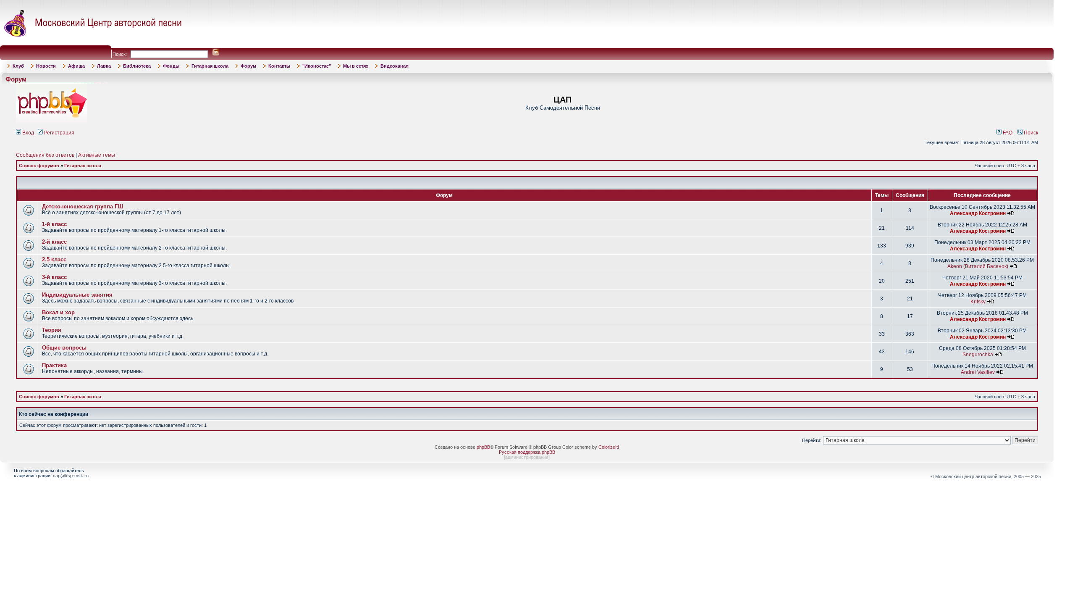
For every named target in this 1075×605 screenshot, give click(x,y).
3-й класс (54, 277)
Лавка (104, 65)
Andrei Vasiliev (978, 372)
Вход (27, 133)
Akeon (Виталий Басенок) (977, 266)
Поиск (1030, 133)
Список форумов (39, 165)
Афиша (76, 65)
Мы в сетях (355, 65)
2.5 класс (54, 259)
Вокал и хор (58, 312)
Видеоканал (394, 65)
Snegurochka (977, 355)
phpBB (483, 447)
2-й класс (54, 242)
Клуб (18, 65)
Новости (46, 65)
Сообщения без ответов (45, 155)
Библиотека (137, 65)
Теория (51, 330)
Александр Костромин (978, 213)
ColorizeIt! (608, 447)
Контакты (279, 65)
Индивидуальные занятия (77, 295)
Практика (54, 365)
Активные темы (96, 155)
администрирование (526, 457)
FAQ (1007, 133)
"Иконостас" (316, 65)
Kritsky (978, 302)
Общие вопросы (64, 348)
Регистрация (58, 133)
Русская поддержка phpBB (527, 452)
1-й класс (54, 224)
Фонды (171, 65)
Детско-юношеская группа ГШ (82, 206)
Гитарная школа (209, 65)
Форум (248, 65)
